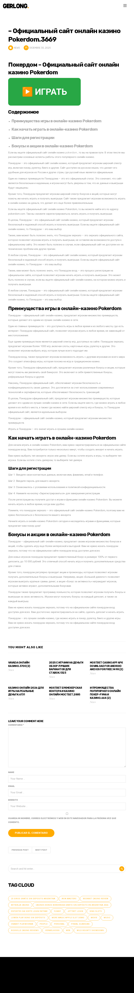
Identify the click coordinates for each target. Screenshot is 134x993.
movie (94, 918)
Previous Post (20, 850)
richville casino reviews (25, 930)
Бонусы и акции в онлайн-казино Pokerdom (52, 146)
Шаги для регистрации (32, 137)
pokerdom (71, 152)
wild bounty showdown (90, 930)
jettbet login (75, 911)
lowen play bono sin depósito (28, 918)
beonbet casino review (95, 899)
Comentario (16, 725)
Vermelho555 (52, 930)
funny (57, 911)
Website (13, 800)
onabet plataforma (22, 924)
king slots (96, 911)
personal (59, 924)
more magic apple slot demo (68, 918)
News (17, 47)
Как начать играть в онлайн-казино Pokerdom (54, 129)
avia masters (69, 899)
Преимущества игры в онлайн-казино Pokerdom (56, 121)
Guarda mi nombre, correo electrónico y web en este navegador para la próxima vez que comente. (62, 820)
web (68, 930)
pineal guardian (80, 924)
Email (11, 786)
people (44, 924)
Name (11, 772)
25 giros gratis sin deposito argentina (33, 899)
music (107, 918)
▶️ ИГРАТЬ (44, 92)
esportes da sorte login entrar (29, 911)
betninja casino (20, 905)
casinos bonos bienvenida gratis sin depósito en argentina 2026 (72, 905)
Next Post (41, 850)
